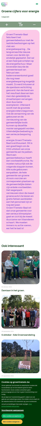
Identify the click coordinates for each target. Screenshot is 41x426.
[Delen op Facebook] (3, 9)
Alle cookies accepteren (12, 416)
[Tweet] (3, 15)
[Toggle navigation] (37, 4)
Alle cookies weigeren (11, 422)
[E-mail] (3, 21)
